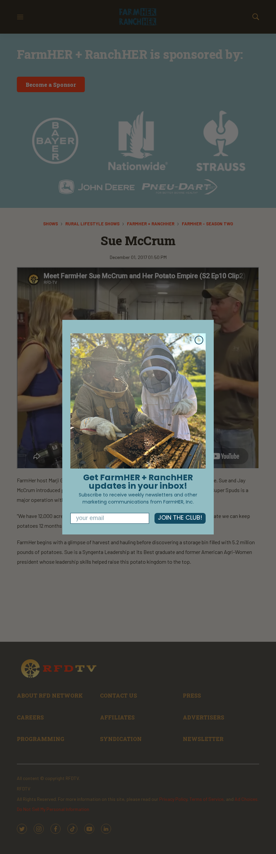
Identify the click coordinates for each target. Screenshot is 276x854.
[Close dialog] (199, 340)
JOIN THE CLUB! (180, 518)
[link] (138, 401)
